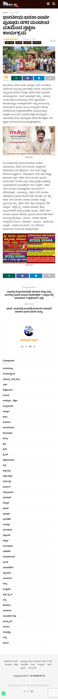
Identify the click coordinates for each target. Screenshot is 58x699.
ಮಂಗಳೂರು (8, 546)
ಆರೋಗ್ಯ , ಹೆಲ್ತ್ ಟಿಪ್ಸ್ (11, 379)
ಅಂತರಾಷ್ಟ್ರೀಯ (9, 374)
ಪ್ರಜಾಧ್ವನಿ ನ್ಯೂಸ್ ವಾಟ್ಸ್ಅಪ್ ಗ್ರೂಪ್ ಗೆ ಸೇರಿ (36, 661)
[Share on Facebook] (28, 78)
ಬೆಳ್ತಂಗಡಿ (6, 535)
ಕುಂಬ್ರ (5, 438)
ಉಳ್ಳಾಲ (6, 411)
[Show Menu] (48, 4)
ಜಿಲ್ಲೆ (4, 465)
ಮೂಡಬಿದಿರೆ (8, 567)
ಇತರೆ (5, 384)
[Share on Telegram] (39, 78)
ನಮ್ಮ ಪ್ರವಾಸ (8, 492)
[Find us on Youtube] (32, 691)
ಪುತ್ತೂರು (19, 42)
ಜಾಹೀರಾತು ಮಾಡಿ (11, 661)
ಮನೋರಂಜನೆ (9, 557)
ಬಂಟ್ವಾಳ (6, 524)
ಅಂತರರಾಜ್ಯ (8, 368)
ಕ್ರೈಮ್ (5, 454)
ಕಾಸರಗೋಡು (8, 427)
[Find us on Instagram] (25, 691)
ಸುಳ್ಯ (5, 637)
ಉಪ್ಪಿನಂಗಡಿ (8, 406)
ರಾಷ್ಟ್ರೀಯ (7, 589)
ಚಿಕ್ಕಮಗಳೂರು (8, 460)
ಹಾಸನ (6, 643)
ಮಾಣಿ (5, 562)
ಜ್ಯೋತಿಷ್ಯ (7, 471)
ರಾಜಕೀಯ (37, 42)
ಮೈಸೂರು (7, 573)
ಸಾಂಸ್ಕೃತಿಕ (7, 621)
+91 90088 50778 (37, 676)
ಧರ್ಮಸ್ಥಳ (7, 481)
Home (5, 12)
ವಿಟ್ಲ (4, 600)
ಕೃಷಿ (4, 444)
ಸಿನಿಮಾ (6, 627)
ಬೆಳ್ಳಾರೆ (5, 541)
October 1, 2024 (29, 39)
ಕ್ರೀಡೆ (5, 449)
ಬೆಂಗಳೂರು (7, 530)
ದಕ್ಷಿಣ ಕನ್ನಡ (14, 12)
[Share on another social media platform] (50, 78)
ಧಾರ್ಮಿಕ (6, 487)
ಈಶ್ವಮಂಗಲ (8, 390)
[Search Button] (53, 4)
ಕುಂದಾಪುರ (7, 433)
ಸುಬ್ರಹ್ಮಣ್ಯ (7, 632)
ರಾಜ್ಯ (5, 583)
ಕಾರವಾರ (7, 422)
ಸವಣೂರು (7, 610)
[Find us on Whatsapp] (28, 691)
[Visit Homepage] (11, 4)
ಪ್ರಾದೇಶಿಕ (27, 42)
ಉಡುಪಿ (6, 395)
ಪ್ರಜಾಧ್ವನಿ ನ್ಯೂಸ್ (11, 39)
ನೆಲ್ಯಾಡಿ (6, 503)
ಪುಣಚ (5, 508)
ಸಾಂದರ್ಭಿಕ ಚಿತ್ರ (9, 616)
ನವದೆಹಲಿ (7, 497)
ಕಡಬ (5, 417)
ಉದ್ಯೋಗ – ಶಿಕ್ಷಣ (10, 401)
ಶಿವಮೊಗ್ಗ (6, 605)
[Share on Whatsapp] (16, 78)
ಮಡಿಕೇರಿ (6, 551)
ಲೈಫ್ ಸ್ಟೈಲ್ (7, 594)
